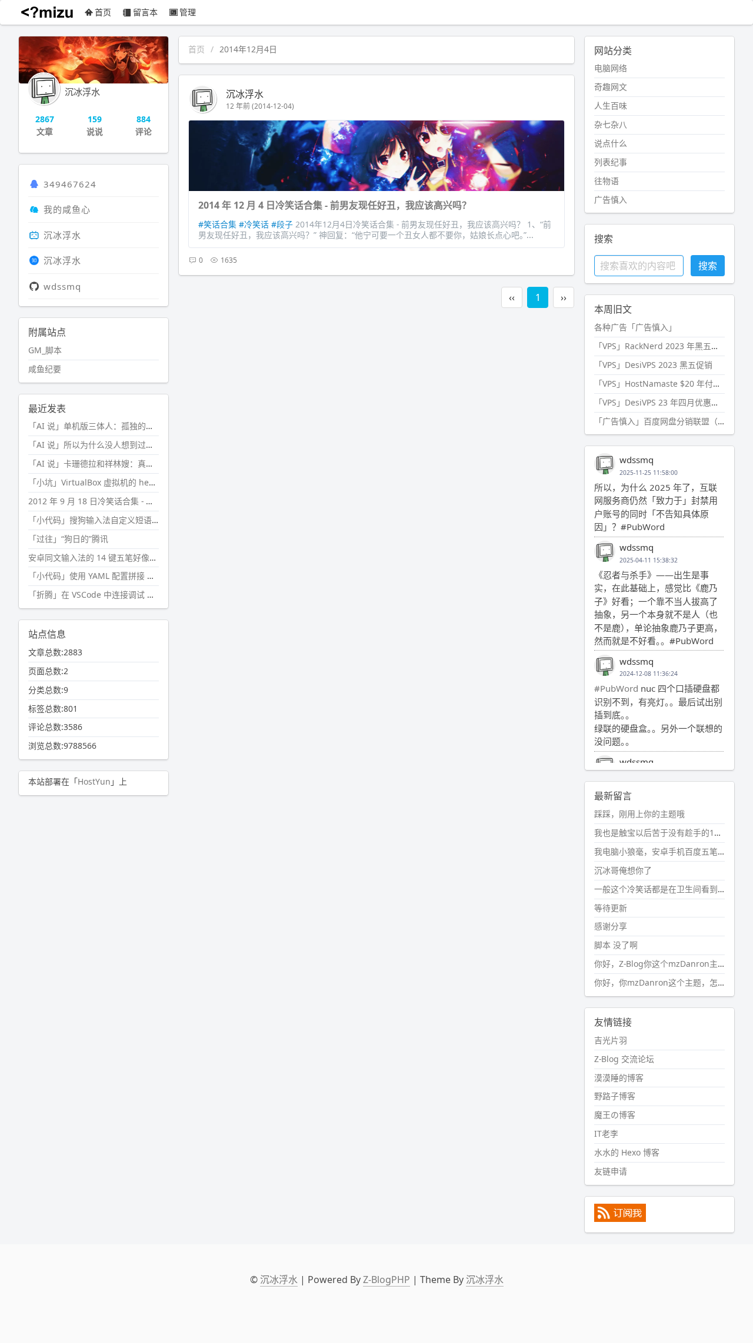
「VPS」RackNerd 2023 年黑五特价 (661, 345)
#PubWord (616, 688)
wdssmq (62, 286)
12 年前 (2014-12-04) (260, 106)
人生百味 (610, 105)
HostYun (94, 781)
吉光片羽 (610, 1040)
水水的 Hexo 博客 (626, 1152)
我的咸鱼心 (67, 209)
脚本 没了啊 (616, 944)
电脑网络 (610, 67)
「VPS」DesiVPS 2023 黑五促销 (653, 364)
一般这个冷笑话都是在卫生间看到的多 (664, 889)
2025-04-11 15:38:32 (648, 560)
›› (564, 297)
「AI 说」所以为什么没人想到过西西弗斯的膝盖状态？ (128, 444)
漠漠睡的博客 (619, 1077)
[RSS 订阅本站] (620, 1218)
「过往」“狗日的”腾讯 (68, 538)
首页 (103, 12)
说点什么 (610, 143)
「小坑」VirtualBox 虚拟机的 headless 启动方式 (118, 482)
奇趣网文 (610, 86)
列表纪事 (610, 162)
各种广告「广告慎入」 (635, 327)
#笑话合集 (217, 224)
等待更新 (610, 907)
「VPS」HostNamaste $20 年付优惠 (661, 383)
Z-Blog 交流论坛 (624, 1058)
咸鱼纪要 (44, 368)
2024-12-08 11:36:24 (648, 673)
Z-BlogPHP (386, 1279)
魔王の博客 (614, 1114)
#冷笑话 (254, 224)
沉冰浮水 (245, 94)
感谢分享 (610, 926)
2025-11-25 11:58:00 (648, 472)
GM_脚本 (45, 350)
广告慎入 (610, 199)
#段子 (282, 224)
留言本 (145, 12)
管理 (187, 12)
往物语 (606, 180)
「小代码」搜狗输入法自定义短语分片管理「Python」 (128, 519)
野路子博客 (614, 1095)
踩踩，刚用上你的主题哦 (639, 813)
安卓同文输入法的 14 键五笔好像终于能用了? (111, 557)
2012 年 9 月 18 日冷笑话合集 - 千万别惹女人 (111, 501)
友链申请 (610, 1171)
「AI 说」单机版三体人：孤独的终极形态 (103, 425)
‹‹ (512, 297)
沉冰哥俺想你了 (623, 870)
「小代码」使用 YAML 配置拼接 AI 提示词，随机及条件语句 (138, 575)
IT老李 (606, 1133)
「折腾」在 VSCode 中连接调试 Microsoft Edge (117, 594)
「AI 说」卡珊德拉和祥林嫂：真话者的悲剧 (107, 463)
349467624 (70, 184)
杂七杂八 (610, 124)
